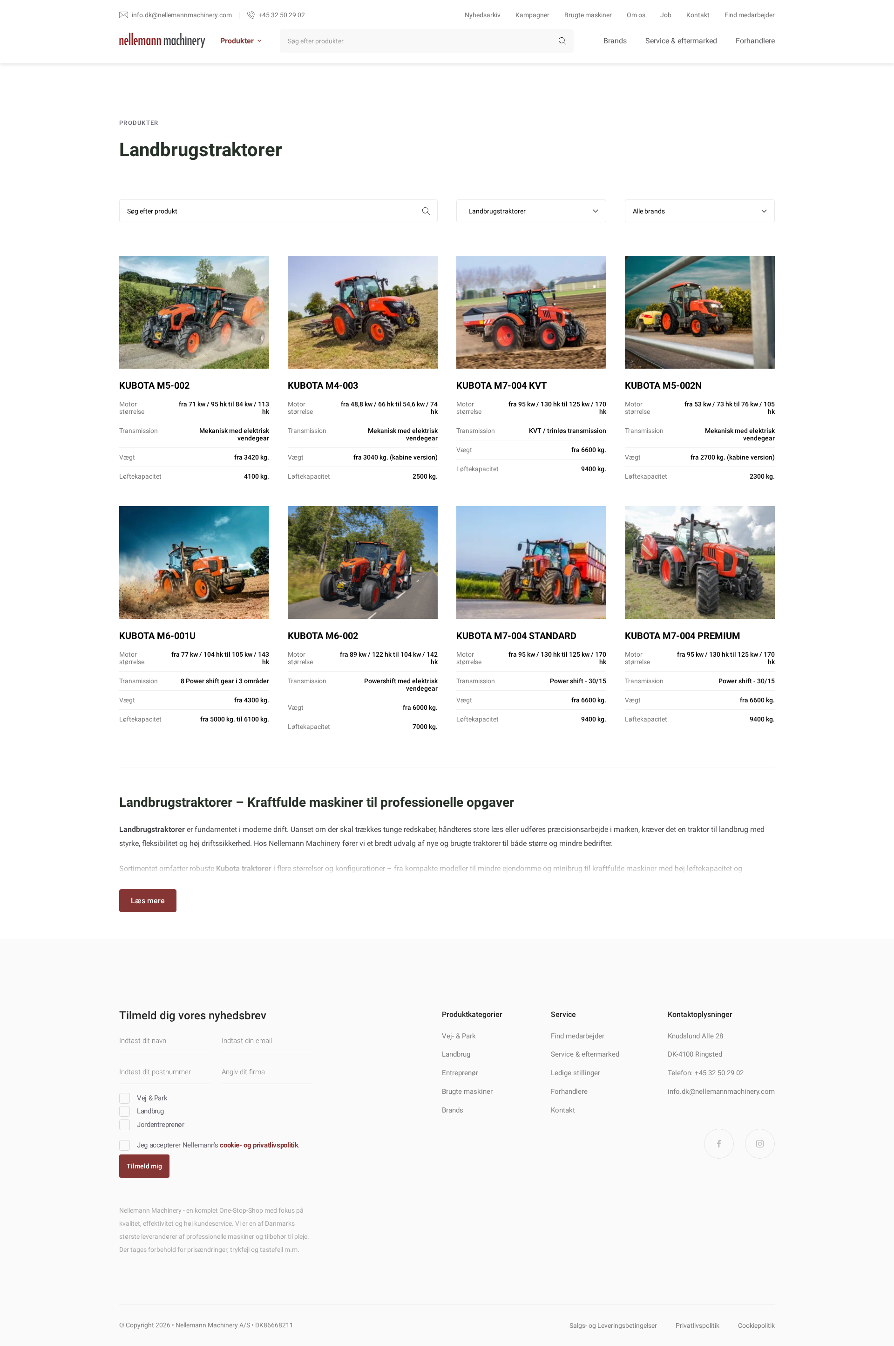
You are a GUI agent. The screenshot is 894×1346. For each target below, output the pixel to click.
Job (665, 15)
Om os (636, 15)
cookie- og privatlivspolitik (259, 1145)
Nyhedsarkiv (483, 15)
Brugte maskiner (588, 15)
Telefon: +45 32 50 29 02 (706, 1073)
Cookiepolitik (756, 1325)
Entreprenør (460, 1073)
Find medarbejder (750, 15)
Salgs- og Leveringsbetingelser (613, 1325)
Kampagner (532, 15)
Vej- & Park (459, 1036)
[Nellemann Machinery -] (162, 41)
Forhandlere (755, 40)
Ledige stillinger (575, 1073)
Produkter (237, 40)
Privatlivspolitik (697, 1325)
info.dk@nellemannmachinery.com (721, 1091)
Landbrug (456, 1054)
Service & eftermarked (681, 40)
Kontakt (698, 15)
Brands (615, 40)
